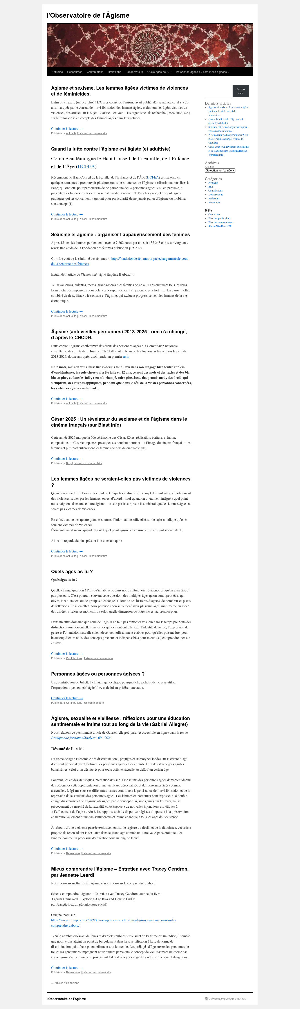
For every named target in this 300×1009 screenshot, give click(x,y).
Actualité (57, 72)
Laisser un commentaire (92, 133)
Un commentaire (94, 702)
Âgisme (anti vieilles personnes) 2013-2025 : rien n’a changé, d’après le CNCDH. (119, 334)
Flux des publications (219, 218)
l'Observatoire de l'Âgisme (88, 15)
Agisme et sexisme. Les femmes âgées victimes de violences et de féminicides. (119, 90)
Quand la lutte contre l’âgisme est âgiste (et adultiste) (110, 148)
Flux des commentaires (220, 222)
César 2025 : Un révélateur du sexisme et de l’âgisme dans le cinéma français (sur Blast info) (119, 421)
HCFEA (86, 166)
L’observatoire (134, 72)
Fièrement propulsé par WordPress (227, 998)
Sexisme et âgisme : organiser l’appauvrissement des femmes (120, 234)
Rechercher (241, 91)
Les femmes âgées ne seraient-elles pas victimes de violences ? (121, 481)
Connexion (214, 214)
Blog (69, 463)
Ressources (74, 72)
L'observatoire (215, 194)
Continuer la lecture (67, 128)
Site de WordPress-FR (220, 226)
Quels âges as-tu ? (159, 72)
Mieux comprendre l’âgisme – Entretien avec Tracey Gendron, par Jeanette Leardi (120, 871)
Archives (209, 166)
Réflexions (114, 72)
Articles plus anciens (65, 983)
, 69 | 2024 (81, 737)
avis (126, 356)
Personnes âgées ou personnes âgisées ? (202, 72)
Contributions (95, 72)
